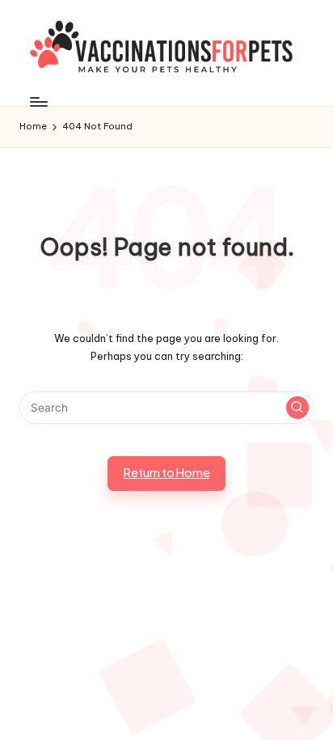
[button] (297, 407)
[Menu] (38, 101)
